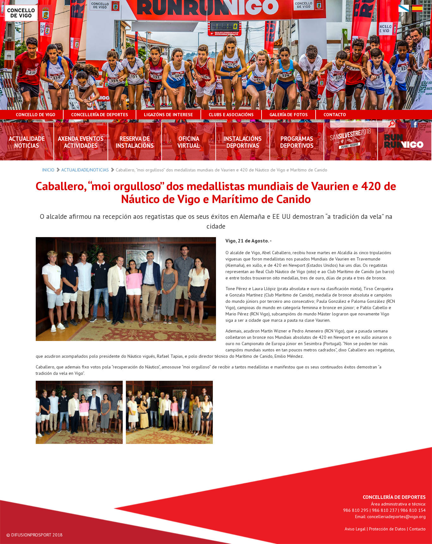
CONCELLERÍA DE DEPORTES (99, 114)
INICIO (48, 170)
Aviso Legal (355, 529)
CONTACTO (335, 114)
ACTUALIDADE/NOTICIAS (85, 170)
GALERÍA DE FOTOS (288, 114)
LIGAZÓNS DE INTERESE (168, 114)
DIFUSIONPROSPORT (31, 535)
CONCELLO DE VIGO (35, 114)
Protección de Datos (387, 529)
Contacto (417, 529)
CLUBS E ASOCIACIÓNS (231, 114)
